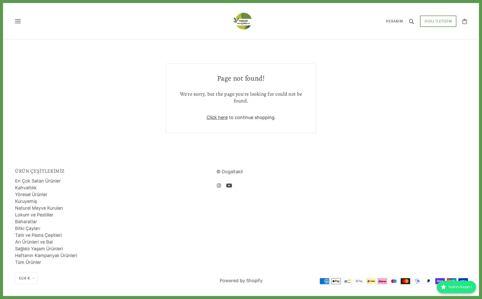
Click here (217, 117)
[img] (218, 185)
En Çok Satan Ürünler (38, 181)
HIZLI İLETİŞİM (438, 21)
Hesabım (394, 21)
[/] (242, 20)
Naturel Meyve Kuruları (39, 208)
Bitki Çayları (27, 228)
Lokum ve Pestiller (34, 214)
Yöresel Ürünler (31, 194)
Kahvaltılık (26, 187)
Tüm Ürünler (28, 262)
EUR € (24, 278)
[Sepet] (464, 21)
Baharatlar (26, 221)
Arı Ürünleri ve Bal (34, 242)
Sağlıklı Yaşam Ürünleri (39, 248)
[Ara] (411, 21)
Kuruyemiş (26, 201)
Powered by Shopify (241, 280)
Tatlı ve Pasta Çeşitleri (38, 235)
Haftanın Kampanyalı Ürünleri (46, 255)
